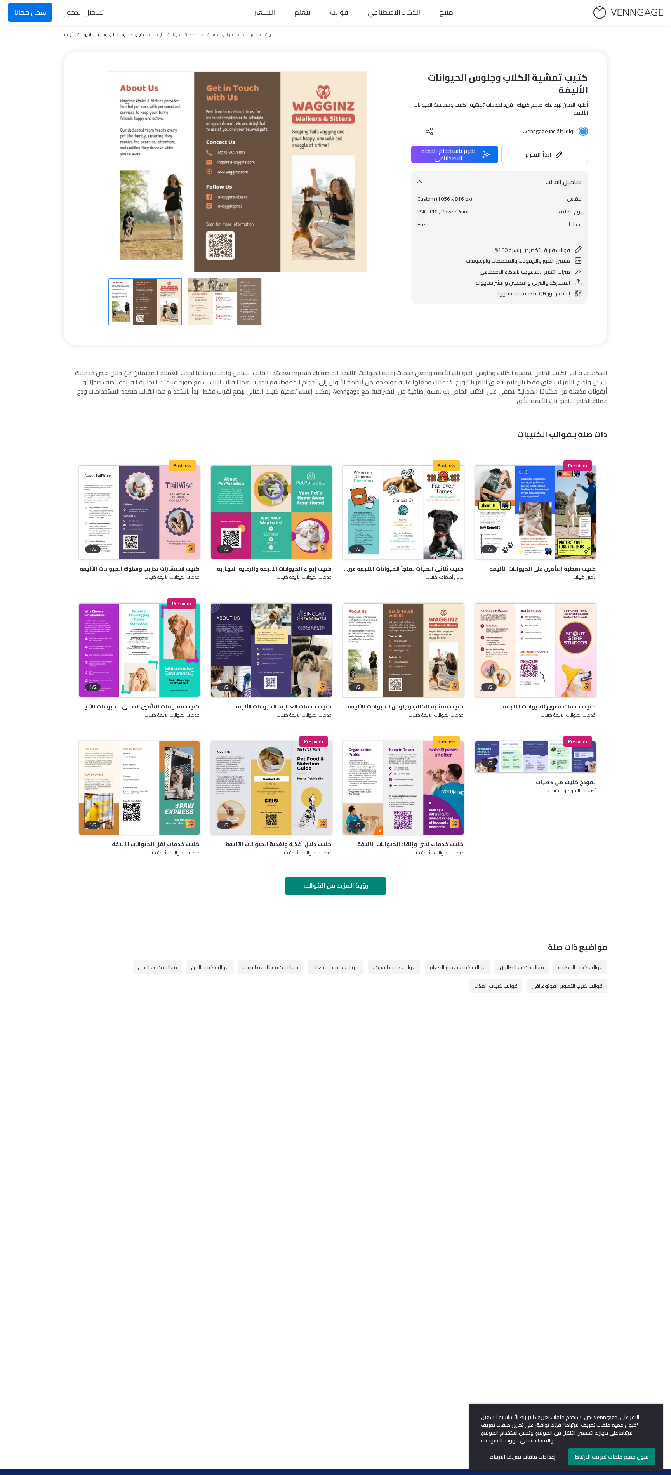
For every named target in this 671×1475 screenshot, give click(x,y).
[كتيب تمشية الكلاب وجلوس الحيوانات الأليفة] (403, 650)
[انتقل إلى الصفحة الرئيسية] (628, 12)
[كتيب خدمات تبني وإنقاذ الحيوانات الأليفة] (403, 788)
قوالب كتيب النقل (157, 967)
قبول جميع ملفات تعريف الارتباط (612, 1457)
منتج (446, 12)
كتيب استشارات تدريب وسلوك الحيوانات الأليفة (140, 569)
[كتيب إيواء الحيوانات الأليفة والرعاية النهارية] (271, 512)
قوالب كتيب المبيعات (335, 967)
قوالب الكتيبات (220, 34)
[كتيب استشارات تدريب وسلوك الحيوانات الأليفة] (139, 512)
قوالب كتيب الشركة (393, 967)
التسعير (264, 12)
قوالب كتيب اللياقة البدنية (270, 967)
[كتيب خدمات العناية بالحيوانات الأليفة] (271, 650)
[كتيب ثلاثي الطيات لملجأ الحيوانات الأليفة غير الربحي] (403, 512)
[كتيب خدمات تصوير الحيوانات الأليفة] (535, 650)
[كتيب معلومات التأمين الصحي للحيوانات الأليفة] (139, 650)
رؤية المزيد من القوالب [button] (335, 885)
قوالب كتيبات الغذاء (496, 986)
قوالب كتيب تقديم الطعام (457, 967)
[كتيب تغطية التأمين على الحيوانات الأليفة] (535, 512)
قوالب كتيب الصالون (522, 967)
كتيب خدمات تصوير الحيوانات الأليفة (549, 706)
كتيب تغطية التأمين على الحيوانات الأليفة (542, 569)
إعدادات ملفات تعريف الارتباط (522, 1457)
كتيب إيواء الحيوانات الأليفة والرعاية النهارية (274, 569)
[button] (544, 154)
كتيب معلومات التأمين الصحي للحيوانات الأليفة (139, 706)
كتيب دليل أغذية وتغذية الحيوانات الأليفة (279, 844)
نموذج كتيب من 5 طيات (566, 782)
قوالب (339, 12)
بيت (268, 34)
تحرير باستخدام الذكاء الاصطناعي (448, 154)
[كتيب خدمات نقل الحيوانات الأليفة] (139, 788)
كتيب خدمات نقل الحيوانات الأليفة (156, 844)
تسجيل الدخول (83, 12)
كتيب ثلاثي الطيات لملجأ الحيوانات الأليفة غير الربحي (403, 569)
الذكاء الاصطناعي (394, 12)
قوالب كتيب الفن (210, 967)
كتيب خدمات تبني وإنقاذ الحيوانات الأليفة (410, 844)
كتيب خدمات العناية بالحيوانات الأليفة (283, 706)
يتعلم (302, 12)
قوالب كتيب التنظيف (580, 967)
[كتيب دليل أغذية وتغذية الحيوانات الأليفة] (271, 788)
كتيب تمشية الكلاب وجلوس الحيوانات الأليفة (406, 706)
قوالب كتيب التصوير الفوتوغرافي (567, 986)
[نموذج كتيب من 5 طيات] (535, 756)
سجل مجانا (30, 12)
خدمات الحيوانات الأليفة (175, 34)
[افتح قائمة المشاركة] (429, 131)
